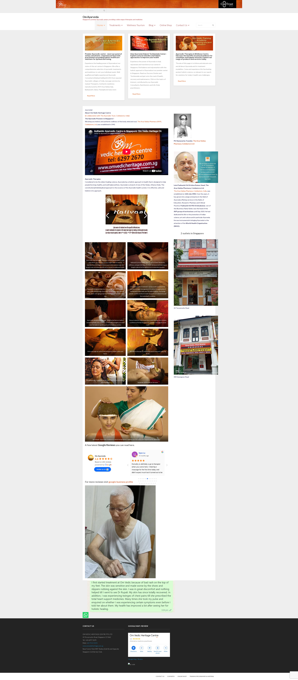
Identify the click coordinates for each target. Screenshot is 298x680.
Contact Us (160, 676)
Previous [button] (108, 215)
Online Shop (182, 676)
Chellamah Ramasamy (147, 453)
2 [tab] (125, 233)
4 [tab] (131, 233)
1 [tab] (122, 233)
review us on (101, 469)
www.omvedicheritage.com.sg (93, 646)
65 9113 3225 (93, 643)
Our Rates (170, 676)
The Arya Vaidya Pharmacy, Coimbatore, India (190, 191)
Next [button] (145, 215)
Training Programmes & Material (202, 676)
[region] (126, 218)
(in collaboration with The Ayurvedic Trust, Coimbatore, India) (107, 116)
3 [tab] (128, 233)
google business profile (121, 481)
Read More (91, 96)
